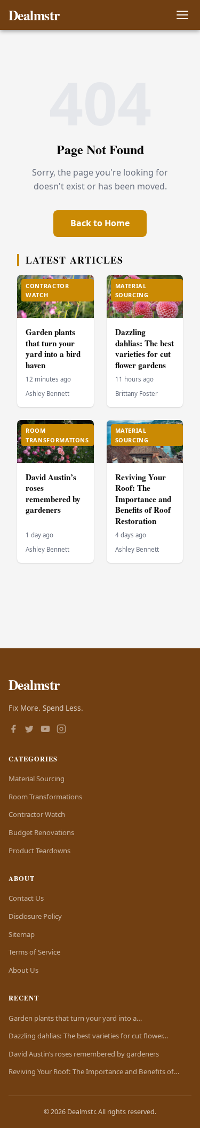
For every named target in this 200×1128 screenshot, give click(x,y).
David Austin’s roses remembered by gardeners (53, 493)
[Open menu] (182, 15)
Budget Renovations (41, 832)
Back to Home (100, 223)
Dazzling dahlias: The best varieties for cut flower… (88, 1035)
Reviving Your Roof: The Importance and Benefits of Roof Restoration (143, 499)
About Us (23, 970)
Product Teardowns (39, 850)
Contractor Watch (37, 814)
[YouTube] (45, 729)
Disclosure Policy (35, 916)
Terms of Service (34, 952)
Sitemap (22, 934)
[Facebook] (13, 729)
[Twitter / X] (29, 729)
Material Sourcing (37, 778)
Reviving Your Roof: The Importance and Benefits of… (94, 1071)
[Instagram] (61, 729)
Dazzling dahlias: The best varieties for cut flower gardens (144, 348)
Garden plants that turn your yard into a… (75, 1018)
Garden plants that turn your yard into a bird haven (53, 348)
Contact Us (26, 898)
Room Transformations (45, 796)
